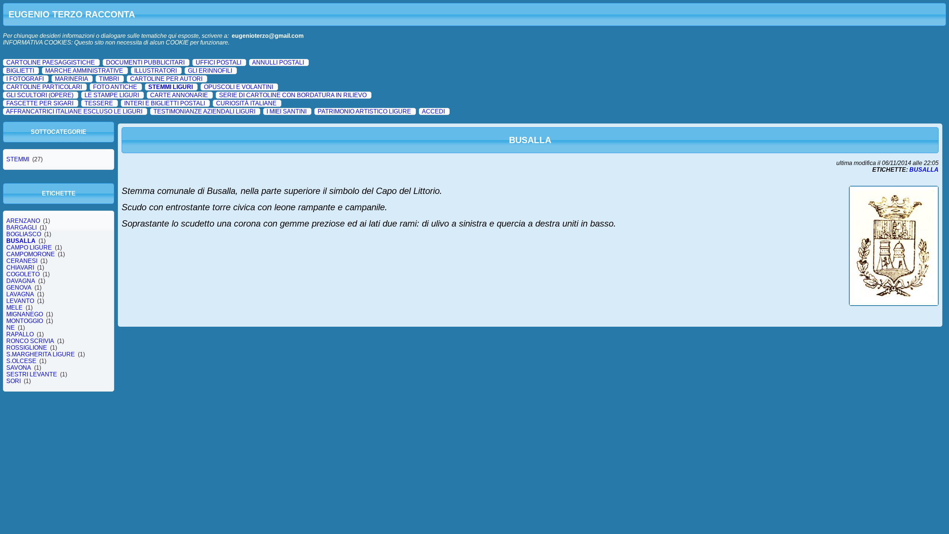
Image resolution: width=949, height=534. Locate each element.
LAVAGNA (20, 294)
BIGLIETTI (20, 70)
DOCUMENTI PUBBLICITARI (145, 62)
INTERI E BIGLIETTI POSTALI (164, 103)
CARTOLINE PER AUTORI (166, 79)
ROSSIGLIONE (26, 348)
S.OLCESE (21, 361)
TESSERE (99, 103)
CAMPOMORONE (30, 254)
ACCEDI (433, 111)
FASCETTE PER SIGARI (39, 103)
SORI (13, 381)
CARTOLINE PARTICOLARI (44, 87)
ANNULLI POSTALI (278, 62)
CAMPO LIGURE (29, 247)
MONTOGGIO (24, 321)
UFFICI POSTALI (218, 62)
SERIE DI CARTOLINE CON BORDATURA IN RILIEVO (293, 95)
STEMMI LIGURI (170, 87)
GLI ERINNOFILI (210, 70)
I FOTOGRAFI (25, 79)
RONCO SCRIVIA (30, 341)
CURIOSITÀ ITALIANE (246, 103)
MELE (14, 307)
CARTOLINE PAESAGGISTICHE (50, 62)
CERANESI (21, 261)
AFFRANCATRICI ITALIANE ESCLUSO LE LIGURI (74, 111)
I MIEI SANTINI (287, 111)
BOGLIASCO (23, 234)
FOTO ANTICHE (115, 87)
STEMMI (17, 159)
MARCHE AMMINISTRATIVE (84, 70)
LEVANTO (20, 301)
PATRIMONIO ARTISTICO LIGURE (364, 111)
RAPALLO (20, 334)
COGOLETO (23, 274)
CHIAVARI (20, 267)
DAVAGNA (20, 281)
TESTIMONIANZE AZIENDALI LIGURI (204, 111)
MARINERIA (71, 79)
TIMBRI (109, 79)
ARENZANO (23, 221)
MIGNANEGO (24, 314)
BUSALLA (21, 241)
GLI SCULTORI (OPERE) (39, 95)
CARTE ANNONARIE (179, 95)
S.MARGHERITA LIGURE (40, 354)
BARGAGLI (21, 227)
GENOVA (18, 287)
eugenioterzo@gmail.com (268, 36)
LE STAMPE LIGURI (112, 95)
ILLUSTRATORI (155, 70)
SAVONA (18, 368)
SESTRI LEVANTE (31, 374)
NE (10, 327)
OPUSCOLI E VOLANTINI (238, 87)
